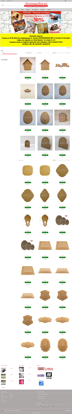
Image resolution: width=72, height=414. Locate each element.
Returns (2, 398)
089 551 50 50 (9, 0)
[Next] (59, 22)
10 (68, 52)
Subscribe (3, 387)
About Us (11, 394)
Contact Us (11, 396)
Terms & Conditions (4, 396)
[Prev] (13, 22)
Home (22, 9)
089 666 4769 (42, 398)
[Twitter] (70, 0)
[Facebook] (68, 0)
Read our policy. (17, 410)
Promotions (42, 9)
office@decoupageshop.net (44, 394)
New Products (35, 9)
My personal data (68, 410)
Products (28, 9)
